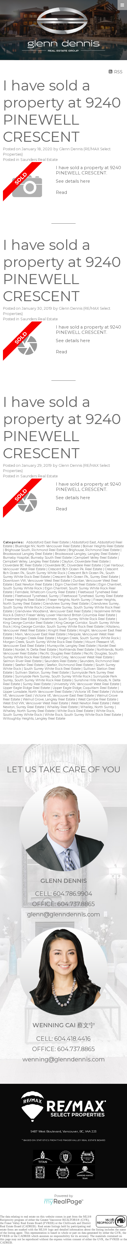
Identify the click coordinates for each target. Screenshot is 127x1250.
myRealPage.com (64, 1202)
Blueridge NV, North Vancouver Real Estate (48, 546)
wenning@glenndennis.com (63, 1059)
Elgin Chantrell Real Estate (76, 584)
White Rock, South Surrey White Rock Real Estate (83, 715)
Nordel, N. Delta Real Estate (36, 650)
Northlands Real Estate (77, 650)
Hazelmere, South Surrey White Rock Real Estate (78, 619)
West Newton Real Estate (90, 703)
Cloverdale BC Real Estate (23, 565)
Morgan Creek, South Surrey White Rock (88, 638)
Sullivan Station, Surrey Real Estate (42, 673)
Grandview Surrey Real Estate (66, 604)
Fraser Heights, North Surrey (70, 600)
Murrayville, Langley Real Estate (72, 646)
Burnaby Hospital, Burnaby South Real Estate (38, 558)
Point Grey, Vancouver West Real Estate (83, 657)
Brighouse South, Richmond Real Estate (36, 550)
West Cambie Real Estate (97, 699)
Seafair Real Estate (30, 665)
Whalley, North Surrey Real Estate (29, 711)
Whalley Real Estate (63, 707)
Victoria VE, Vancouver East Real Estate (65, 695)
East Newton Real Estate (34, 584)
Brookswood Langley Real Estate (28, 554)
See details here (73, 181)
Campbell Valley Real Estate (96, 558)
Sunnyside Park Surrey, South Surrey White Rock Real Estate (60, 678)
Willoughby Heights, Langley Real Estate (34, 718)
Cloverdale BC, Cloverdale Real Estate (73, 565)
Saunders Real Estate (39, 159)
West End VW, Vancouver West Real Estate (36, 703)
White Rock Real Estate (75, 711)
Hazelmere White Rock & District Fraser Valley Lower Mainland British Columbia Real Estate (62, 613)
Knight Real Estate (62, 630)
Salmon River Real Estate (23, 661)
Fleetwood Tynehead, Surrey (37, 596)
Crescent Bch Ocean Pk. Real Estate (75, 569)
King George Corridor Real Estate (28, 623)
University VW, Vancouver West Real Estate (86, 684)
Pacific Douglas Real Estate (61, 653)
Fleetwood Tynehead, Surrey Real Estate (92, 596)
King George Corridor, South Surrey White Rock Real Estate (59, 627)
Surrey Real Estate (37, 684)
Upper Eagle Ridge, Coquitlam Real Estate (85, 688)
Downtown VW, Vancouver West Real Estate (37, 581)
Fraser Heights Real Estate (25, 600)
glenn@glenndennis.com (63, 914)
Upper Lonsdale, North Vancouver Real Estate (38, 692)
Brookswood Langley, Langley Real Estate (87, 554)
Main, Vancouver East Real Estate (40, 634)
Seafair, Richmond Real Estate (70, 665)
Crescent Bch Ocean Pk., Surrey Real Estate (86, 577)
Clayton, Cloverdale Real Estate (86, 561)
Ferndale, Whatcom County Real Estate (45, 592)
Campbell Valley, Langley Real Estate (31, 561)
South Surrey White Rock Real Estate (53, 669)
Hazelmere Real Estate (20, 619)
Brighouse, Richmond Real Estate (95, 550)
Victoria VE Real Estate (92, 692)
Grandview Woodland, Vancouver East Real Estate (53, 611)
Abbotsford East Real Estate (48, 542)
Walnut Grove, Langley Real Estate (49, 699)
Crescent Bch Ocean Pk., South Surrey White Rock (60, 571)
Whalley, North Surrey (97, 707)
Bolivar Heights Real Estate (103, 546)
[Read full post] (27, 187)
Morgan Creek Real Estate (35, 638)
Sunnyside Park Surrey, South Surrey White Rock (53, 676)
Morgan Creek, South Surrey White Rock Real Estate (43, 642)
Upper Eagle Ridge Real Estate (27, 688)
